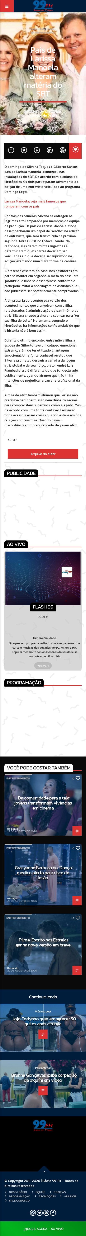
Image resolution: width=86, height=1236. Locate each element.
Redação (12, 829)
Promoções (47, 1196)
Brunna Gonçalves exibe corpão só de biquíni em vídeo (44, 1078)
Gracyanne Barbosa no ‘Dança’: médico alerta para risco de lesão (44, 872)
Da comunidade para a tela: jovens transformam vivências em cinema (43, 802)
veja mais (43, 666)
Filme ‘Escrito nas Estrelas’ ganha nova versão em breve (43, 942)
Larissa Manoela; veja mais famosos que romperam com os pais (35, 204)
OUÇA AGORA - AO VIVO (45, 1228)
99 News (60, 1192)
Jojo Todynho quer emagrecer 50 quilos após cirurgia (44, 1021)
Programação (19, 1196)
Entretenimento (43, 33)
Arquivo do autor (42, 453)
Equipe (40, 1192)
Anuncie (70, 1196)
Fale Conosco (19, 1200)
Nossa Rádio (18, 1192)
